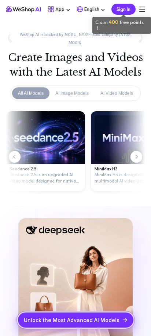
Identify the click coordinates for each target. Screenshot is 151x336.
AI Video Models (116, 93)
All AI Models (31, 93)
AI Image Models (72, 93)
